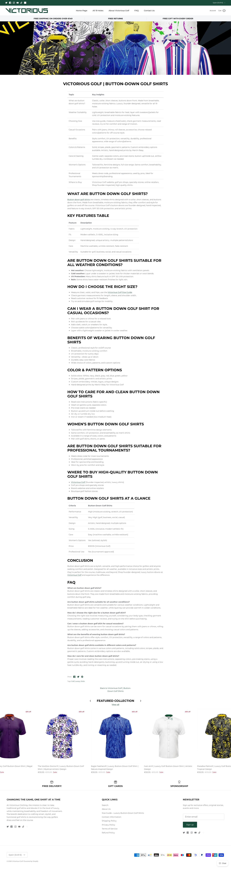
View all (115, 704)
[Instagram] (14, 3)
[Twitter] (6, 3)
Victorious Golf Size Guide (120, 292)
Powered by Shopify (31, 861)
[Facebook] (10, 3)
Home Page (81, 10)
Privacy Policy (108, 825)
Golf (72, 681)
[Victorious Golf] (26, 10)
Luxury (77, 681)
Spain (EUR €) (218, 3)
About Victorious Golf (119, 10)
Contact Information (111, 817)
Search (105, 805)
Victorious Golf (78, 482)
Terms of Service (109, 828)
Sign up (190, 824)
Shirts (83, 681)
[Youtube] (18, 3)
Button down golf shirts (78, 199)
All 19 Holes (98, 10)
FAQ (136, 10)
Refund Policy (108, 832)
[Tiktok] (21, 3)
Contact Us (149, 10)
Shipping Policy (109, 821)
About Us (106, 809)
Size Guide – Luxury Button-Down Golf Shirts (123, 813)
